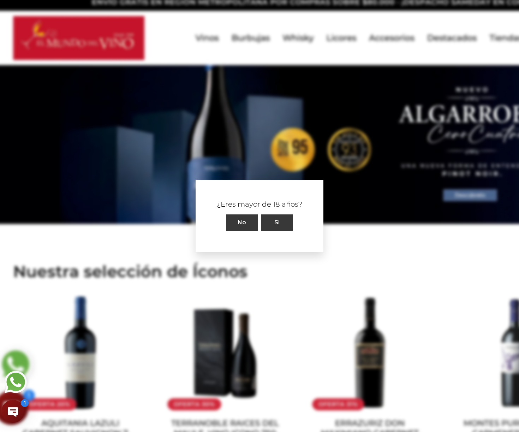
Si (277, 222)
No (242, 222)
